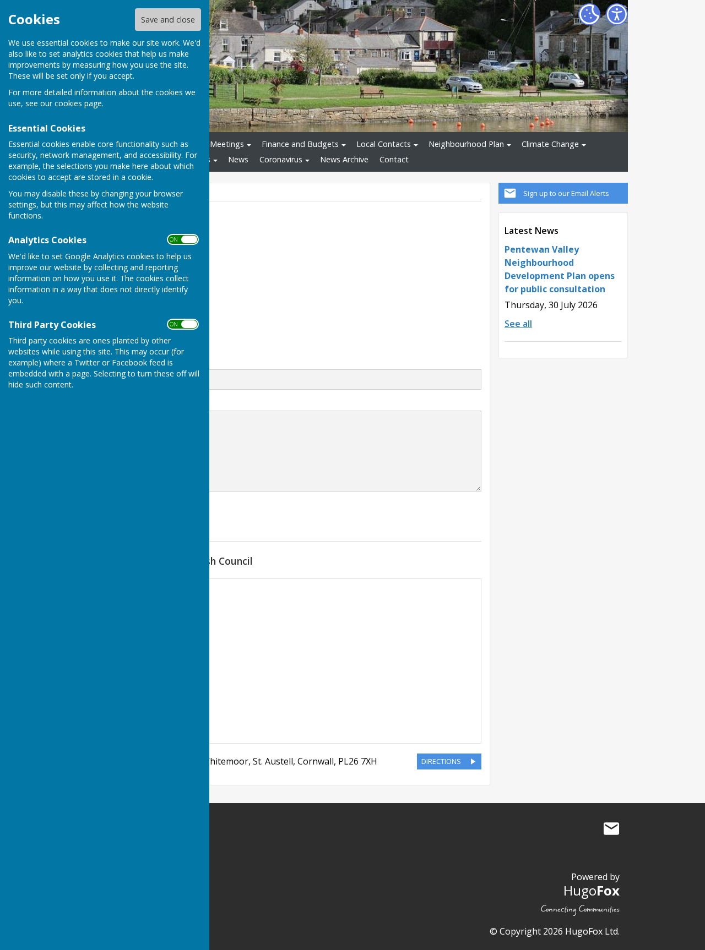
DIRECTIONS (441, 761)
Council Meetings (213, 144)
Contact (394, 159)
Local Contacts (383, 144)
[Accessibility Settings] (617, 14)
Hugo (591, 890)
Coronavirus (280, 159)
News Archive (344, 159)
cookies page (78, 103)
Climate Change (550, 144)
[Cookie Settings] (589, 14)
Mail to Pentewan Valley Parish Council (611, 829)
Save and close (168, 19)
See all (518, 324)
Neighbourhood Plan (466, 144)
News (238, 159)
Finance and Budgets (300, 144)
